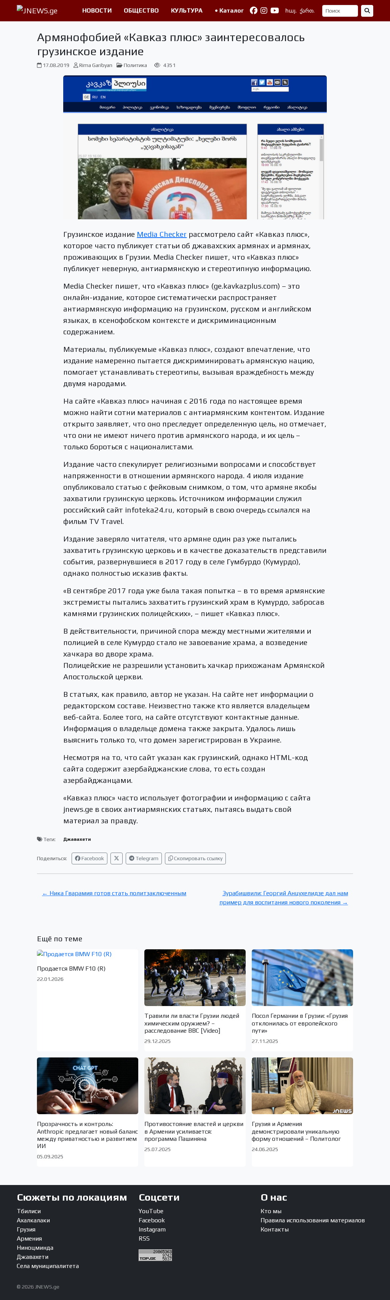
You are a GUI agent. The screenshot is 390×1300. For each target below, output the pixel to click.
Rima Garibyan (95, 65)
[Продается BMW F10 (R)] (87, 954)
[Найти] (367, 11)
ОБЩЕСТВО (141, 10)
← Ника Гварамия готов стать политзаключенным (114, 893)
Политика (135, 65)
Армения (29, 1238)
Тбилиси (29, 1211)
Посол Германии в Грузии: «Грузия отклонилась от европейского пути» (300, 1023)
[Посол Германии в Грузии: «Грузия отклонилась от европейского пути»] (302, 977)
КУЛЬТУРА (187, 10)
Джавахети (77, 839)
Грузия (26, 1229)
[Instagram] (264, 10)
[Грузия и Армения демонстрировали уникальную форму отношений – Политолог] (302, 1085)
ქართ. (307, 11)
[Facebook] (253, 10)
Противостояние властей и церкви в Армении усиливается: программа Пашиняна (193, 1131)
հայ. (291, 11)
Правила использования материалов (313, 1220)
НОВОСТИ (97, 10)
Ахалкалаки (33, 1220)
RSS (144, 1238)
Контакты (275, 1229)
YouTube (151, 1211)
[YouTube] (274, 10)
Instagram (152, 1229)
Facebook (92, 858)
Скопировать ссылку (197, 858)
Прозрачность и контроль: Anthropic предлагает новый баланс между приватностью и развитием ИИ (87, 1135)
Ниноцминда (35, 1247)
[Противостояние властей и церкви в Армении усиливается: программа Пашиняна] (195, 1085)
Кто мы (271, 1211)
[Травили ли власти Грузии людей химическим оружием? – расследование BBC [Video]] (195, 977)
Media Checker (162, 234)
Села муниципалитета (48, 1266)
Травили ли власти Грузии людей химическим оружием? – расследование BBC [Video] (191, 1023)
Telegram (146, 858)
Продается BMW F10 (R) (71, 968)
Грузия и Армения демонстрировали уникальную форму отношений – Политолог (296, 1131)
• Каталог (229, 10)
